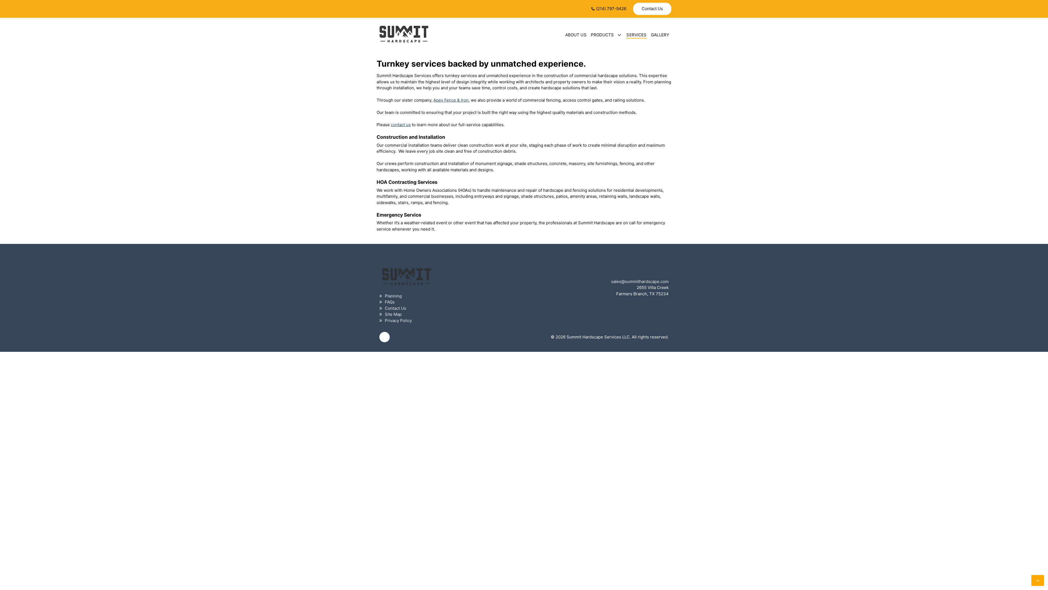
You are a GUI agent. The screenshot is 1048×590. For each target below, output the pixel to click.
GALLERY (660, 34)
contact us (401, 124)
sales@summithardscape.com (640, 281)
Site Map (393, 314)
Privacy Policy (398, 320)
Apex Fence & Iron (451, 100)
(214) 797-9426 (611, 8)
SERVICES (636, 34)
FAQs (390, 302)
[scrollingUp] (1037, 580)
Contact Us (652, 8)
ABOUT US (575, 34)
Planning (393, 296)
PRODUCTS (602, 34)
